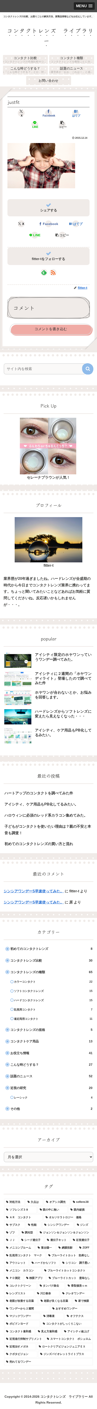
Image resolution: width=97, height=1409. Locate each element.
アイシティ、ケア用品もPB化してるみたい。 (41, 804)
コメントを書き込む (51, 329)
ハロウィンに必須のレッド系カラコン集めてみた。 (46, 815)
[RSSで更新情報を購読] (53, 272)
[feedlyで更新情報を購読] (44, 272)
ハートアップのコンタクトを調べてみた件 (39, 793)
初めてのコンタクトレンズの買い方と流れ (39, 844)
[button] (62, 124)
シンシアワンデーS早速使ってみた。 (34, 891)
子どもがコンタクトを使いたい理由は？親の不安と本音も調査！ (48, 829)
